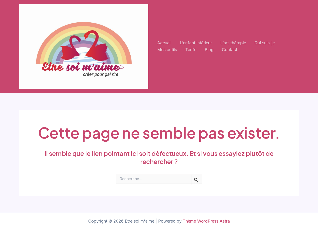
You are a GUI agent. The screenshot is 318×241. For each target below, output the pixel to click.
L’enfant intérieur (196, 42)
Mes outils (167, 49)
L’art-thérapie (233, 42)
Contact (229, 49)
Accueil (164, 42)
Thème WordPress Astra (206, 221)
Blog (209, 49)
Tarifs (190, 49)
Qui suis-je (264, 42)
